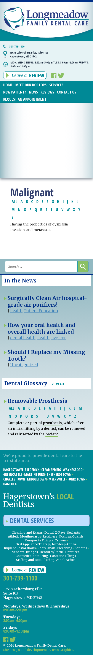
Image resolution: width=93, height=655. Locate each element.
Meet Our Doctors (30, 84)
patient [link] (51, 434)
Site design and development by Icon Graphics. (38, 650)
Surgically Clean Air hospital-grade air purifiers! (47, 301)
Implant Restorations (20, 548)
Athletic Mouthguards (24, 536)
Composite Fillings (39, 540)
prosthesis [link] (52, 423)
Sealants (73, 532)
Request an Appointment (24, 99)
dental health (22, 337)
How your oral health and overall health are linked (41, 328)
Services (56, 84)
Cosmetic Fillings (63, 556)
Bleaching (64, 548)
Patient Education (41, 310)
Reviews (47, 92)
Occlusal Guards (71, 536)
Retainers (50, 536)
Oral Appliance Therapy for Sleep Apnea (46, 544)
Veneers (18, 552)
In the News (20, 280)
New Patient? (14, 92)
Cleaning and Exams (27, 532)
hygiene (58, 337)
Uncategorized (24, 364)
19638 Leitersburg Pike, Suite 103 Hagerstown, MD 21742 (29, 54)
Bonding (81, 548)
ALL (14, 201)
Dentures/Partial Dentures (59, 552)
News (33, 92)
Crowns (61, 540)
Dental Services (32, 520)
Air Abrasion (65, 560)
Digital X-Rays (54, 532)
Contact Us (66, 92)
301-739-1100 (16, 46)
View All (58, 383)
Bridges (32, 552)
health (16, 310)
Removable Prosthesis (37, 401)
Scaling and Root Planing (35, 560)
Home (8, 84)
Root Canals (46, 548)
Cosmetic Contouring (32, 556)
